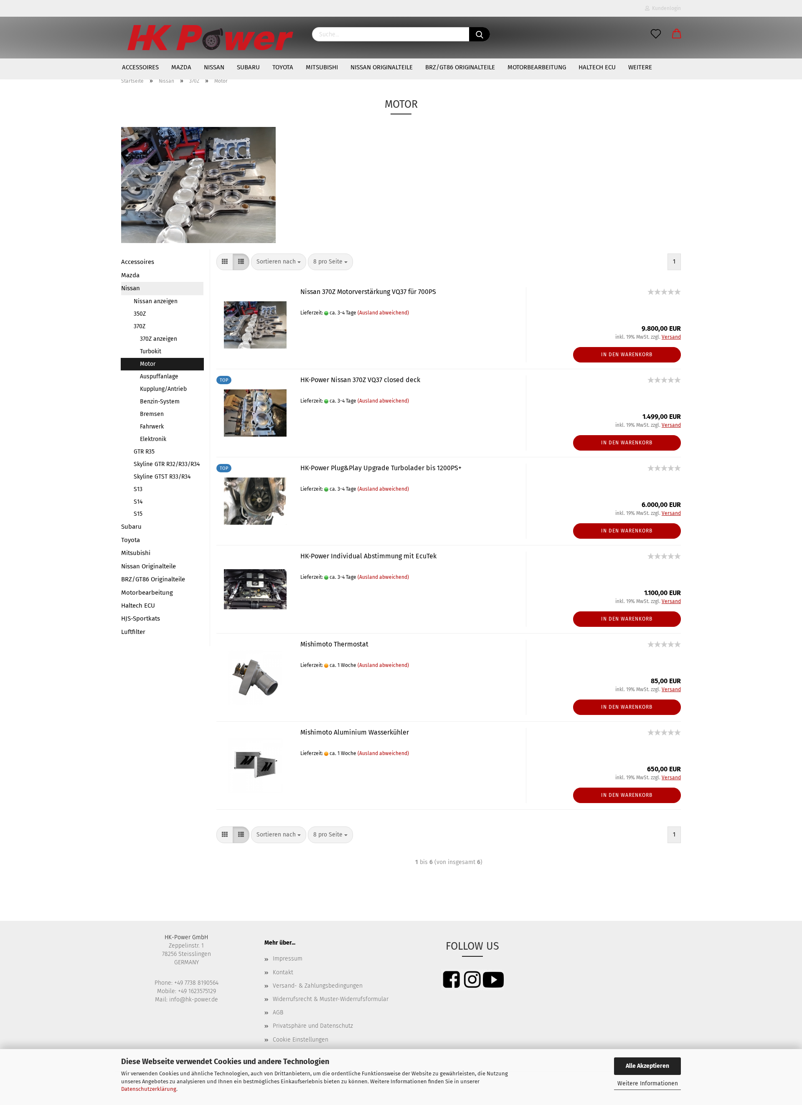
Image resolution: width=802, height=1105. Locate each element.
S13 (138, 489)
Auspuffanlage (159, 376)
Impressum (287, 958)
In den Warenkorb (626, 354)
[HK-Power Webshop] (210, 37)
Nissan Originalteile (381, 67)
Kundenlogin (665, 8)
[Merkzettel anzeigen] (655, 34)
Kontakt (283, 972)
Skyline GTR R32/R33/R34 (167, 464)
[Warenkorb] (676, 34)
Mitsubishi (322, 67)
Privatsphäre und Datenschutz (313, 1025)
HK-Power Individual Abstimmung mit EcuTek (368, 556)
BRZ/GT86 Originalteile (460, 67)
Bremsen (152, 414)
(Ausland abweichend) (383, 313)
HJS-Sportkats (140, 618)
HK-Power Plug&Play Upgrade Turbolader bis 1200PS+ (381, 468)
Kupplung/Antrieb (163, 389)
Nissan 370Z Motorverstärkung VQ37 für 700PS (368, 292)
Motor (147, 363)
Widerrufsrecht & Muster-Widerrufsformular (330, 999)
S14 (138, 501)
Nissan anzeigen (156, 301)
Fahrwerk (152, 426)
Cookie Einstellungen (300, 1039)
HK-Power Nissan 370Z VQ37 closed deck (360, 380)
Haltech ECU (597, 67)
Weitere (640, 67)
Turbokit (150, 351)
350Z (140, 313)
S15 (138, 513)
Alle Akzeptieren (647, 1066)
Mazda (181, 67)
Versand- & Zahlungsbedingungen (318, 985)
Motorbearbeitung (537, 67)
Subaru (248, 67)
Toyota (282, 67)
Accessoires (140, 67)
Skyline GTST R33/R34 (162, 476)
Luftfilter (133, 632)
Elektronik (153, 439)
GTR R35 (144, 451)
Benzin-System (160, 401)
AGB (278, 1012)
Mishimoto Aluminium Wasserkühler (354, 732)
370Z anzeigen (158, 338)
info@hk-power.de (193, 999)
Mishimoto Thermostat (334, 644)
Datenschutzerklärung (148, 1089)
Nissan (214, 67)
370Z (139, 326)
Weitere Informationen (647, 1083)
